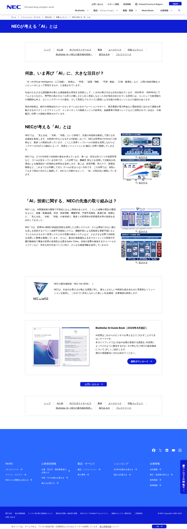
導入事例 (81, 474)
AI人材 (60, 49)
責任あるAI (104, 54)
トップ (47, 49)
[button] (81, 10)
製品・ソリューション (87, 469)
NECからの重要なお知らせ (16, 480)
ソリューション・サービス (31, 17)
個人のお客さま (48, 483)
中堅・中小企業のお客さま (52, 478)
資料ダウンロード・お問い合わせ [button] (183, 474)
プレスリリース (123, 54)
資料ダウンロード (139, 361)
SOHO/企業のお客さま (123, 469)
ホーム (13, 17)
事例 (100, 49)
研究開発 (154, 480)
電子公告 (8, 513)
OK (157, 526)
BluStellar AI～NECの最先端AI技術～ (74, 54)
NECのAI (48, 17)
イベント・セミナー (14, 474)
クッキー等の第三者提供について (40, 513)
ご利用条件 (138, 513)
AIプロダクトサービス (80, 49)
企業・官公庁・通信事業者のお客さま (53, 471)
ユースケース (114, 49)
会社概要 (154, 469)
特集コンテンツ (62, 17)
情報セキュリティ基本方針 (121, 513)
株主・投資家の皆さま (159, 474)
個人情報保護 (105, 526)
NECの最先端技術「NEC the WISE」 (72, 283)
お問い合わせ (92, 384)
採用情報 (154, 485)
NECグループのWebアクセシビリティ (94, 513)
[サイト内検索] (179, 10)
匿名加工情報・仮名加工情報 (66, 513)
